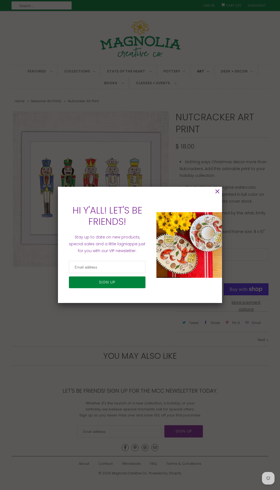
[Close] (217, 191)
